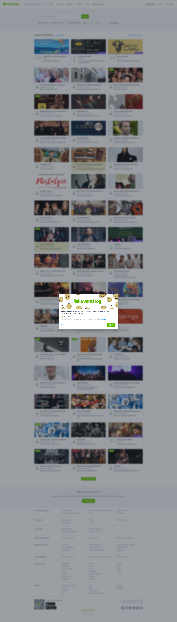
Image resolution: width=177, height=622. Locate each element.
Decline (63, 325)
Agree (111, 325)
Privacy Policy (102, 319)
